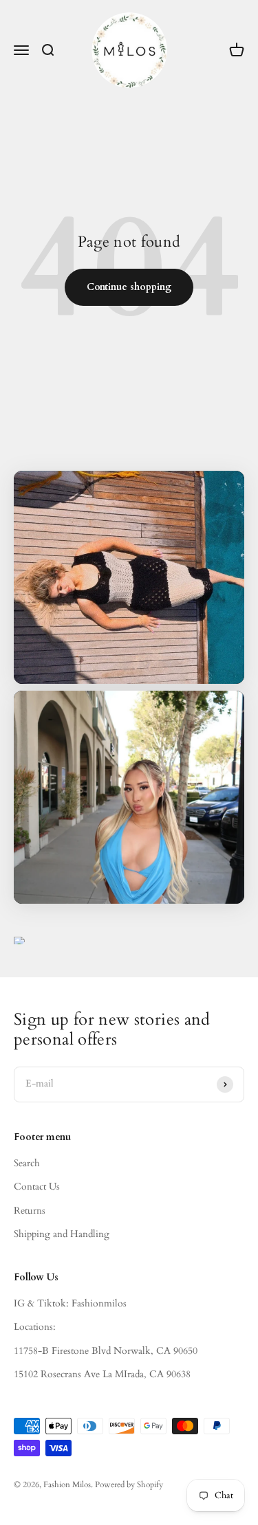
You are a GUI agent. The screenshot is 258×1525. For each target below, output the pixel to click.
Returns (29, 1210)
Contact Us (37, 1186)
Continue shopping (129, 286)
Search (27, 1163)
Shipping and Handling (61, 1233)
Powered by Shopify (129, 1484)
